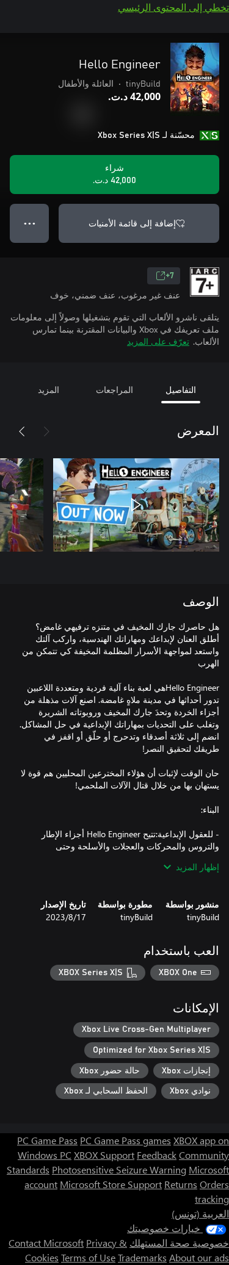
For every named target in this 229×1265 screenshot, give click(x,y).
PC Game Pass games (125, 1140)
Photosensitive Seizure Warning (119, 1169)
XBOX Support (104, 1154)
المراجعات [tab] (114, 389)
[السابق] (46, 431)
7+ (169, 276)
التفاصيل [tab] (180, 389)
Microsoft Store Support (111, 1184)
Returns (180, 1184)
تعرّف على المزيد (158, 341)
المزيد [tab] (48, 389)
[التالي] (22, 431)
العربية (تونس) (200, 1213)
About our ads (199, 1257)
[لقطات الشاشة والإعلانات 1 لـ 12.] (136, 505)
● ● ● (29, 223)
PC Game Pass (47, 1140)
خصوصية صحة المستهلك (179, 1242)
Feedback (156, 1154)
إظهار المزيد (197, 867)
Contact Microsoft (46, 1242)
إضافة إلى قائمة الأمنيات (132, 223)
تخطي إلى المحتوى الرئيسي (173, 7)
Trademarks (142, 1257)
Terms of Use (88, 1257)
